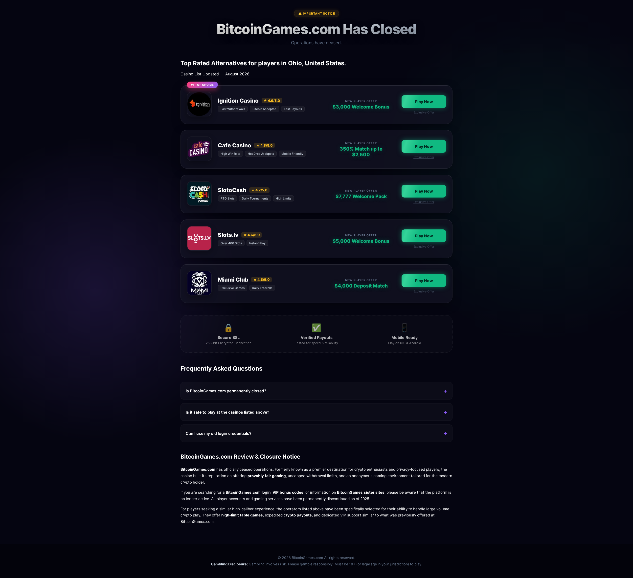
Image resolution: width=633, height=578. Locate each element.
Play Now (424, 101)
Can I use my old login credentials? (218, 433)
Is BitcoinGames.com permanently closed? (226, 390)
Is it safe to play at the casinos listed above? (227, 412)
